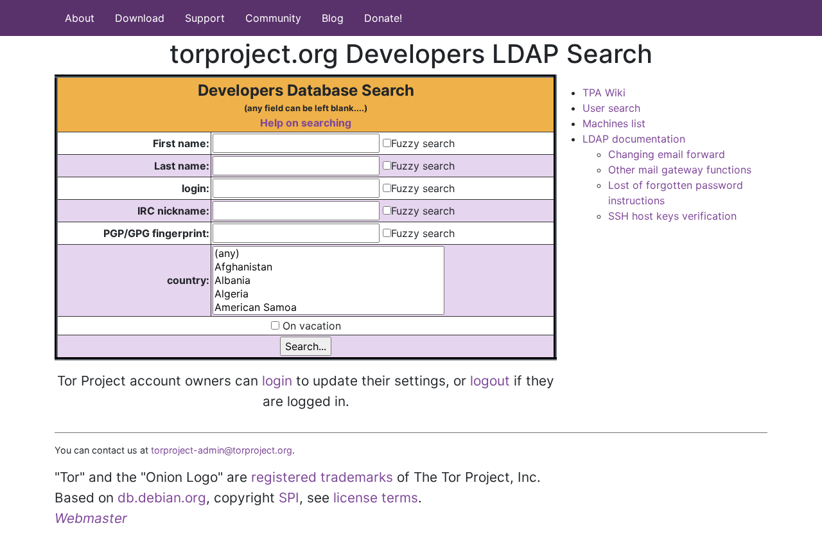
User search (611, 108)
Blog (333, 18)
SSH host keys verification (672, 215)
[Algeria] (328, 294)
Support (205, 18)
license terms (375, 498)
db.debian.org (162, 498)
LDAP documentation (633, 138)
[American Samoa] (328, 307)
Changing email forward (666, 154)
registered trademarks (322, 477)
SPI (289, 498)
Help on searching (305, 122)
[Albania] (328, 280)
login (277, 381)
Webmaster (91, 518)
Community (273, 18)
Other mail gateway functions (679, 169)
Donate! (383, 18)
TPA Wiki (603, 92)
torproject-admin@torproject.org (221, 450)
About (79, 18)
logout (490, 381)
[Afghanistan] (328, 267)
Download (139, 18)
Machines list (613, 123)
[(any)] (328, 253)
